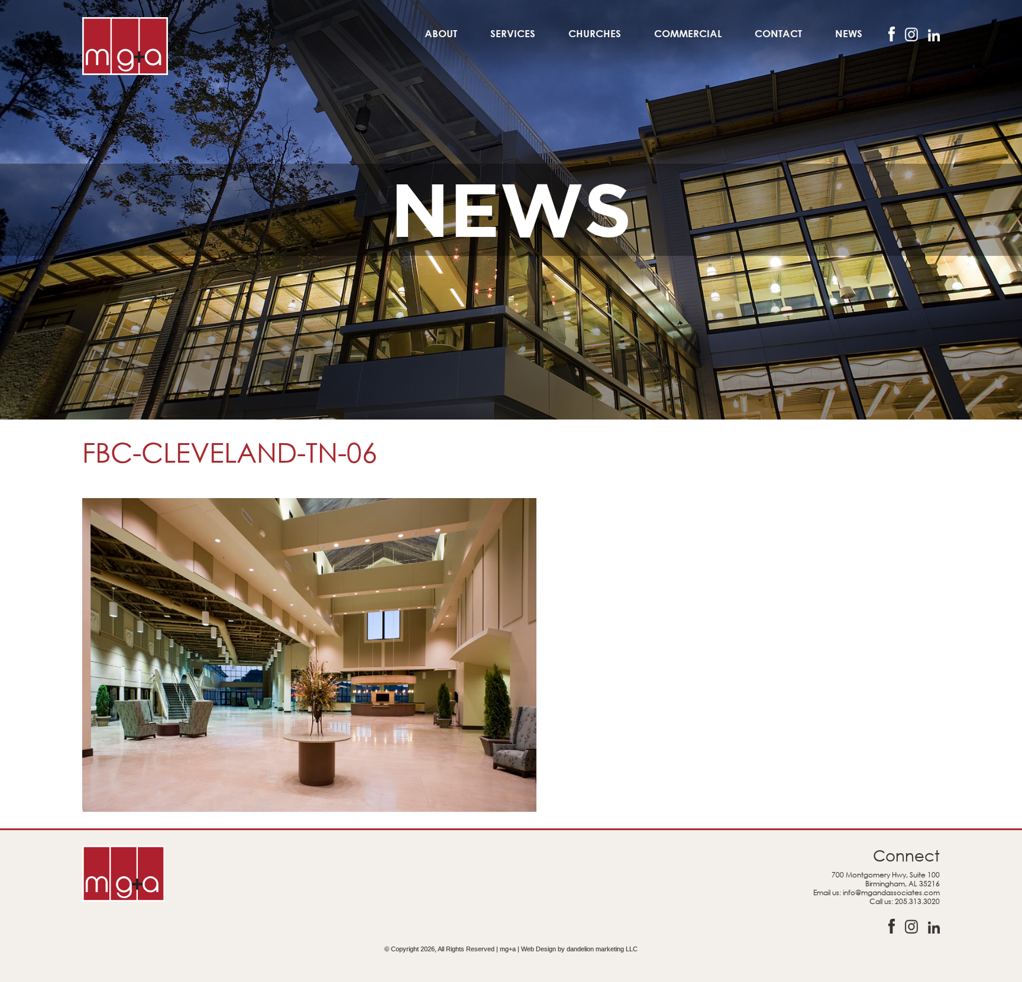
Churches (594, 33)
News (848, 33)
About (441, 33)
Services (512, 33)
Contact (778, 33)
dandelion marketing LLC (602, 948)
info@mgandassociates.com (891, 892)
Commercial (688, 33)
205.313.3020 (917, 901)
